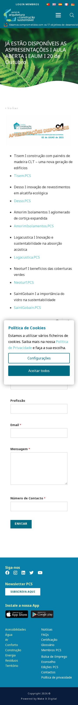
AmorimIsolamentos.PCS (34, 226)
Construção (13, 650)
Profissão (17, 400)
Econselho (48, 662)
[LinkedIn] (23, 573)
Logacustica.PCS (27, 257)
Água (8, 635)
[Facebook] (7, 573)
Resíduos (11, 660)
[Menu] (58, 15)
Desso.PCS (22, 200)
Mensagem (20, 449)
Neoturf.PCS (24, 282)
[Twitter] (31, 573)
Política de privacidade (56, 677)
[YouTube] (40, 573)
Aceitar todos (39, 371)
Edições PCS (49, 667)
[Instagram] (15, 573)
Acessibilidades (15, 629)
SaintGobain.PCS (27, 307)
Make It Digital (47, 698)
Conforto (11, 645)
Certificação (49, 640)
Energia (10, 655)
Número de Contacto (28, 498)
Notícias (46, 629)
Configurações (39, 358)
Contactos (48, 672)
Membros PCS (51, 650)
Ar (6, 640)
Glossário (47, 645)
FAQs (45, 635)
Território (11, 666)
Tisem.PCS (22, 175)
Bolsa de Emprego (54, 656)
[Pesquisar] (72, 15)
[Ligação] (19, 15)
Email (15, 425)
